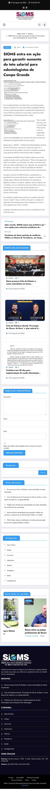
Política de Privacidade (33, 777)
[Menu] (4, 24)
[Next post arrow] (44, 236)
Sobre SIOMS (20, 777)
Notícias (7, 47)
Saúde (9, 576)
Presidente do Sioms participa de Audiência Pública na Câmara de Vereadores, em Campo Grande (23, 236)
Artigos (9, 550)
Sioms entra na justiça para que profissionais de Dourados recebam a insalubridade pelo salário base (22, 631)
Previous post (9, 221)
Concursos (10, 555)
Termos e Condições (16, 780)
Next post (8, 232)
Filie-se (26, 780)
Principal (10, 777)
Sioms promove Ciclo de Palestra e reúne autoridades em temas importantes (21, 282)
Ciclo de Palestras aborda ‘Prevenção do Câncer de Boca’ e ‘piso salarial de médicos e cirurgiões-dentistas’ (22, 327)
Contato (34, 780)
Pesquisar (11, 465)
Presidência (10, 570)
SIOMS (19, 47)
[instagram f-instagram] (24, 8)
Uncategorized (11, 581)
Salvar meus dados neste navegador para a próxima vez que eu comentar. (22, 447)
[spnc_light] (44, 24)
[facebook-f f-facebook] (26, 8)
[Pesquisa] (39, 24)
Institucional (10, 560)
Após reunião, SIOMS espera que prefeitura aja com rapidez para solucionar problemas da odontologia (24, 226)
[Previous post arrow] (44, 224)
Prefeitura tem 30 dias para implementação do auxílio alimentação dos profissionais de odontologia (22, 371)
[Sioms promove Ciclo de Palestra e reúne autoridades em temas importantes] (25, 266)
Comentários (7, 397)
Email (5, 431)
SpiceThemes (25, 785)
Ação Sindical (11, 545)
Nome (5, 419)
